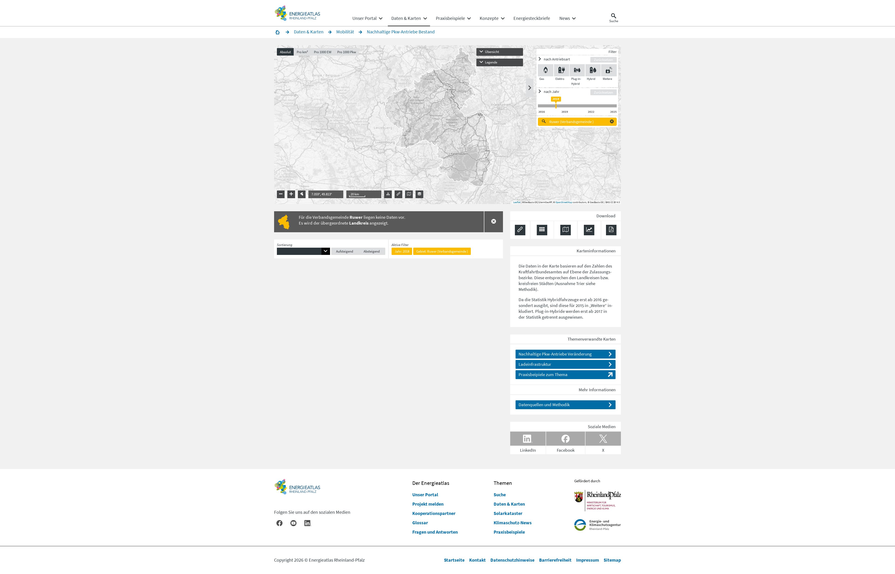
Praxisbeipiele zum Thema (543, 374)
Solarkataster (508, 513)
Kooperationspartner (433, 513)
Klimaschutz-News (513, 522)
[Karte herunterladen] (565, 230)
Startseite (454, 560)
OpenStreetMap (563, 202)
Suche (500, 494)
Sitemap (612, 560)
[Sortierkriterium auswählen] (303, 251)
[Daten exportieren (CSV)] (542, 230)
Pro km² (302, 52)
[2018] (556, 106)
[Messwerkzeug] (388, 194)
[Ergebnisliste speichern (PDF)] (611, 230)
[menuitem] (364, 18)
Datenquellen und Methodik (544, 404)
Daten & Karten (509, 504)
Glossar (420, 522)
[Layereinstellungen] (419, 194)
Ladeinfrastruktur (535, 364)
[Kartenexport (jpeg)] (409, 194)
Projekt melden (428, 504)
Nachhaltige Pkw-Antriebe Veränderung (555, 354)
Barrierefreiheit (555, 560)
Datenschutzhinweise (512, 560)
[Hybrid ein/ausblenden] (593, 70)
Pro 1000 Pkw (346, 52)
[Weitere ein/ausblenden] (608, 70)
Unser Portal (425, 494)
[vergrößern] (291, 194)
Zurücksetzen (603, 59)
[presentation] (447, 124)
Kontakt (477, 560)
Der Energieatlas (430, 482)
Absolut (285, 52)
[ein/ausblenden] (530, 88)
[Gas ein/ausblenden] (545, 70)
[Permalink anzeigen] (398, 194)
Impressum (587, 560)
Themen (503, 482)
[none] (367, 18)
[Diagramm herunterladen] (589, 230)
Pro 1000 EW (322, 52)
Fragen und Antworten (435, 532)
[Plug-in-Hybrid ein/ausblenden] (577, 70)
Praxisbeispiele (509, 532)
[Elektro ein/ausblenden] (561, 70)
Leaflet (516, 202)
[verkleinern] (281, 194)
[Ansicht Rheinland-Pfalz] (302, 194)
